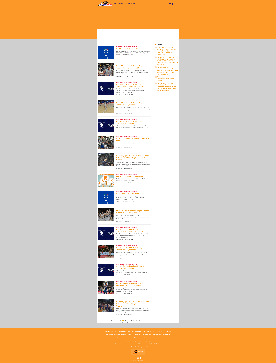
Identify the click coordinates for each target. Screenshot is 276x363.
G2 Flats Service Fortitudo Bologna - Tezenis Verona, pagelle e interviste (130, 85)
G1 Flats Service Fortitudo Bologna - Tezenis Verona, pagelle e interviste (130, 230)
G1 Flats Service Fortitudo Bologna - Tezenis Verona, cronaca (130, 249)
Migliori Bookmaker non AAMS (141, 337)
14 (131, 320)
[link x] (167, 3)
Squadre (121, 3)
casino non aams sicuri (138, 331)
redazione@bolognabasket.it (140, 347)
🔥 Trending (158, 44)
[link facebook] (170, 3)
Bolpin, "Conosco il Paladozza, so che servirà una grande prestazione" (130, 284)
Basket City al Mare (129, 3)
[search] (176, 3)
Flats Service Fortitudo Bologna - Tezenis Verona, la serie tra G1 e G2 (132, 212)
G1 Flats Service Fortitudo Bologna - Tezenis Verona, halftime (130, 267)
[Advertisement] (138, 18)
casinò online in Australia (113, 334)
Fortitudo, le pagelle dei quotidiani (129, 176)
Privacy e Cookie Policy (111, 331)
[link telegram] (172, 3)
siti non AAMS (167, 331)
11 (123, 320)
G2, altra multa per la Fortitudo (128, 49)
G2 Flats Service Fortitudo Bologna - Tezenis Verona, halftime (130, 122)
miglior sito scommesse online (154, 331)
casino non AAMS (157, 334)
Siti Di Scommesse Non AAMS (143, 334)
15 (134, 320)
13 (128, 320)
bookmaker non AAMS (125, 331)
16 (136, 320)
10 (120, 320)
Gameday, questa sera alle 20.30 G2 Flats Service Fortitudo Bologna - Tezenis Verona (132, 158)
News (115, 3)
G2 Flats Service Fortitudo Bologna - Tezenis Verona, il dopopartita (130, 67)
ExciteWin (123, 334)
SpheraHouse (140, 360)
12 (125, 320)
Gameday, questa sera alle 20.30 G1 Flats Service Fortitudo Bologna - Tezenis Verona (132, 304)
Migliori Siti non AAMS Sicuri (123, 337)
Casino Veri (131, 334)
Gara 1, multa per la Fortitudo (127, 193)
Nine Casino (166, 334)
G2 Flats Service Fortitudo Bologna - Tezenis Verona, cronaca (130, 104)
